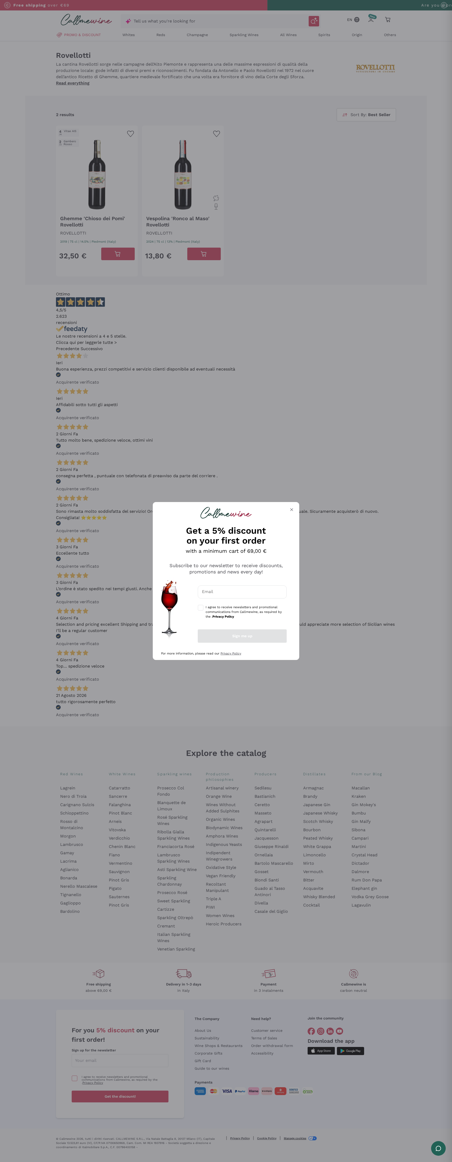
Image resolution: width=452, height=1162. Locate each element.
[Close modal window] (291, 509)
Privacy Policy (231, 653)
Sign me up (242, 636)
